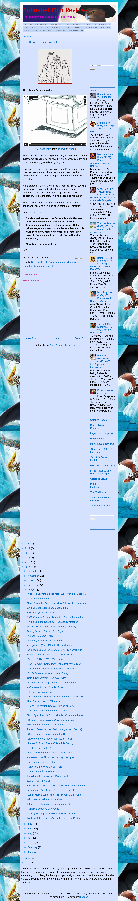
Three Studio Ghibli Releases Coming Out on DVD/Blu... (57, 696)
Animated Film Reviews (55, 9)
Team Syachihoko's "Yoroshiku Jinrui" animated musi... (56, 715)
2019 (28, 548)
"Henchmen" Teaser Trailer (41, 692)
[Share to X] (79, 258)
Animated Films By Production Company (38, 24)
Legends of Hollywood (102, 433)
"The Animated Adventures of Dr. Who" (47, 710)
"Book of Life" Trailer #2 (39, 748)
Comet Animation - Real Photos (44, 771)
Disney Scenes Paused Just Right (45, 631)
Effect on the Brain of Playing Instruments (49, 804)
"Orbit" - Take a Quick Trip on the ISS (46, 734)
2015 (28, 562)
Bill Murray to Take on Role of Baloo (46, 799)
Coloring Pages (98, 420)
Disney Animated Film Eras (56, 24)
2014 (28, 567)
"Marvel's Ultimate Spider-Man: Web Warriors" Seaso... (56, 593)
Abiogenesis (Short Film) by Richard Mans (49, 645)
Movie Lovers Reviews (102, 444)
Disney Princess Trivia (43, 27)
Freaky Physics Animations (41, 612)
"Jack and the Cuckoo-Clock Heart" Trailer (49, 738)
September (34, 585)
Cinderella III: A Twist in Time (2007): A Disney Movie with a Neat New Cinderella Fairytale (102, 195)
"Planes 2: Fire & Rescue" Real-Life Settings (51, 743)
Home (25, 24)
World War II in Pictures (102, 465)
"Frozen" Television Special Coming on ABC (50, 706)
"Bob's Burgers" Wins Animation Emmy (48, 673)
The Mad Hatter (98, 492)
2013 (28, 858)
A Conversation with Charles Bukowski (47, 687)
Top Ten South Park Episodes (30, 30)
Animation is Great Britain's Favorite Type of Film (53, 790)
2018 (28, 553)
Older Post (80, 338)
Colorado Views (98, 478)
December (33, 571)
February (33, 847)
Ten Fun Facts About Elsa (59, 30)
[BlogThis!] (77, 258)
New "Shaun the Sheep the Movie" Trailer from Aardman (57, 603)
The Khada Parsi (43, 149)
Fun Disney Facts (87, 24)
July (30, 824)
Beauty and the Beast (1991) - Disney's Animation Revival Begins (101, 160)
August (32, 589)
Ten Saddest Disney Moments (90, 27)
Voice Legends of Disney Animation (75, 30)
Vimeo (72, 149)
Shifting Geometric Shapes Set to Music (48, 608)
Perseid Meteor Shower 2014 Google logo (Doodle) (54, 729)
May (30, 833)
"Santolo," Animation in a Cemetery (46, 640)
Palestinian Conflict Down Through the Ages (50, 757)
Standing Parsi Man (44, 266)
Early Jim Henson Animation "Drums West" (50, 654)
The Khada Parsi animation (42, 42)
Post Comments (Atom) (62, 345)
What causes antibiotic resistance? (45, 724)
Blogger (83, 897)
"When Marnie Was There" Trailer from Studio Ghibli (55, 794)
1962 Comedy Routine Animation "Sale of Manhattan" (55, 617)
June (31, 828)
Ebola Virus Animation (39, 780)
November (33, 575)
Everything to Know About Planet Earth (48, 776)
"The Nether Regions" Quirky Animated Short (51, 668)
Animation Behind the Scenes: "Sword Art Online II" (54, 650)
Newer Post (30, 338)
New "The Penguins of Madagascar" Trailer (50, 752)
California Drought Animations (43, 808)
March (31, 842)
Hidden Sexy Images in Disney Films (102, 24)
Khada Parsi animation (53, 262)
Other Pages (68, 27)
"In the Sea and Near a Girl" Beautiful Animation (52, 622)
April (30, 838)
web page (38, 212)
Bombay (35, 262)
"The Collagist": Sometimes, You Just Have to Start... (55, 664)
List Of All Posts (77, 27)
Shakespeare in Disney (105, 27)
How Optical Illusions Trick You (43, 701)
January (32, 852)
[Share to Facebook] (80, 258)
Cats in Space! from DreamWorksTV (46, 678)
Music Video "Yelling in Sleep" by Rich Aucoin (51, 682)
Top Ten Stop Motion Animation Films (73, 24)
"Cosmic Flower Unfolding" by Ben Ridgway (50, 720)
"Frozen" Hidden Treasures (30, 27)
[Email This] (76, 258)
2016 (28, 557)
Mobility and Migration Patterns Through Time (51, 813)
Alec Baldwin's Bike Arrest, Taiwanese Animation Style (56, 785)
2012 (28, 862)
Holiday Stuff (97, 438)
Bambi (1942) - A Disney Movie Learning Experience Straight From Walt (102, 264)
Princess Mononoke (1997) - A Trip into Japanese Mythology (101, 361)
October (32, 580)
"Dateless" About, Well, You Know (45, 659)
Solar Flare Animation (38, 598)
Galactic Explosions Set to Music (44, 766)
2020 (28, 543)
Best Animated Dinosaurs (45, 30)
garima (61, 149)
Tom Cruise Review (100, 505)
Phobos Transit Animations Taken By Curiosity (51, 626)
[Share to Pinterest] (82, 258)
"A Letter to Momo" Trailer (40, 636)
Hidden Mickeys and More (57, 27)
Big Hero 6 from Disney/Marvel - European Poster (53, 818)
